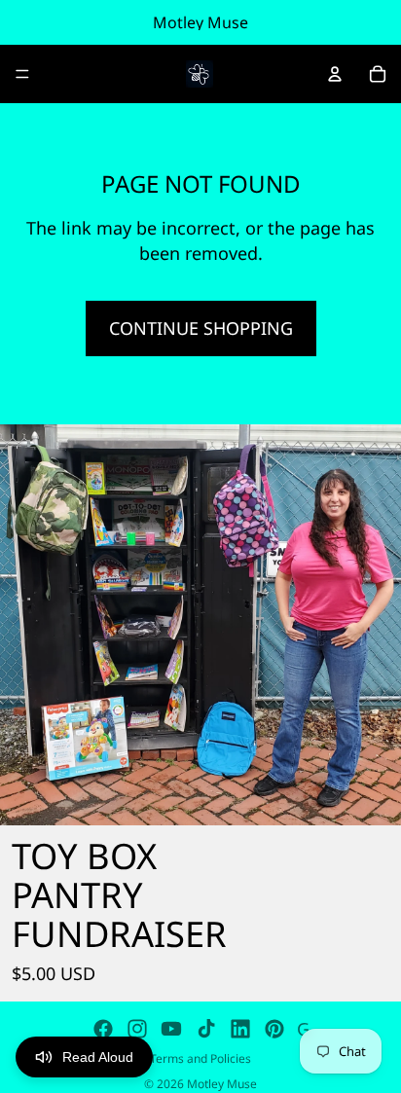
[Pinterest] (274, 1028)
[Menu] (22, 74)
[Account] (334, 74)
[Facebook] (103, 1028)
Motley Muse (222, 1083)
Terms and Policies (200, 1058)
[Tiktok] (206, 1028)
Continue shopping (201, 328)
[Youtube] (171, 1028)
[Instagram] (137, 1028)
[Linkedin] (240, 1028)
